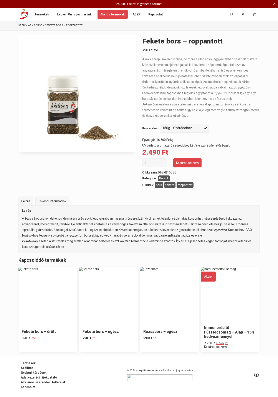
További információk (52, 201)
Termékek (41, 14)
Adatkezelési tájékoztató (39, 377)
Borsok (39, 25)
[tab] (25, 201)
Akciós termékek (112, 14)
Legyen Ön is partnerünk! (75, 14)
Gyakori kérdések (33, 372)
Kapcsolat (155, 14)
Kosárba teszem (187, 163)
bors (159, 185)
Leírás (25, 201)
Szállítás (27, 368)
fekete (169, 185)
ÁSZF (137, 14)
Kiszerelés (150, 128)
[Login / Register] (243, 14)
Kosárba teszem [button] (215, 347)
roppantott (185, 185)
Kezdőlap (24, 25)
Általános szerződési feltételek (43, 382)
